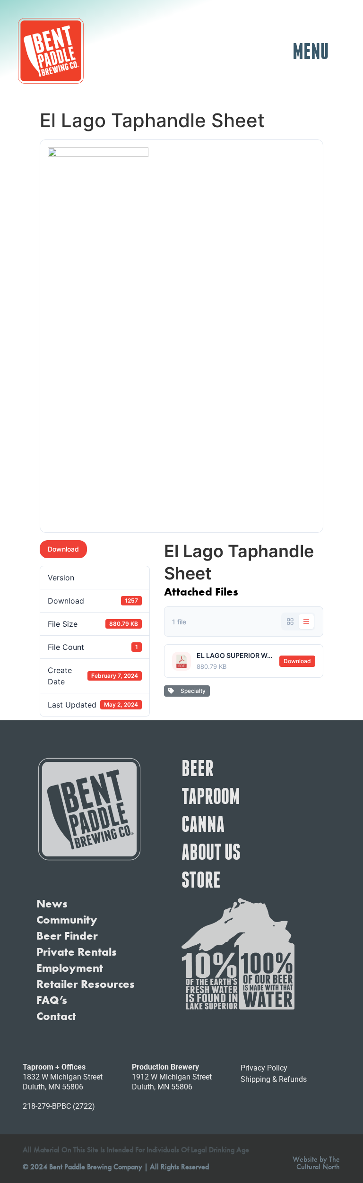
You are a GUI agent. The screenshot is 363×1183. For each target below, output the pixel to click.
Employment (69, 968)
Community (66, 919)
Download (63, 549)
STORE (201, 879)
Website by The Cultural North (316, 1163)
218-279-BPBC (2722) (59, 1106)
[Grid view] (290, 621)
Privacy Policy (264, 1067)
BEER (198, 768)
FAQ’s (51, 1000)
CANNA (203, 824)
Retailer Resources (85, 984)
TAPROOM (211, 796)
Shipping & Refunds (274, 1079)
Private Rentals (76, 952)
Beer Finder (67, 935)
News (52, 903)
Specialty (192, 690)
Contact (56, 1016)
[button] (310, 51)
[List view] (306, 621)
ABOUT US (211, 852)
